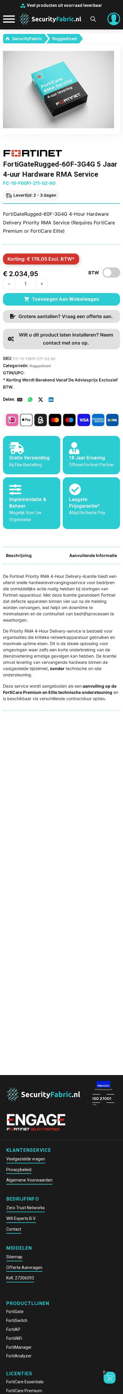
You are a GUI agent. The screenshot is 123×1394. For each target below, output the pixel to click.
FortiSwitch (16, 1320)
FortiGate (15, 1311)
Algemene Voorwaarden (29, 1180)
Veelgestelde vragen (25, 1159)
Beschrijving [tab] (19, 555)
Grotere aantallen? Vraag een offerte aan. (66, 316)
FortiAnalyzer (19, 1356)
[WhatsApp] (30, 399)
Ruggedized (64, 38)
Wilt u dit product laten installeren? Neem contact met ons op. (66, 339)
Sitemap (14, 1256)
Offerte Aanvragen (24, 1267)
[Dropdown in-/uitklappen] (113, 19)
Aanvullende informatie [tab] (93, 555)
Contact (13, 1229)
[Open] (6, 19)
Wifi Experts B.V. (21, 1218)
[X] (40, 399)
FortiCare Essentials (25, 1381)
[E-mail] (19, 399)
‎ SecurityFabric (26, 38)
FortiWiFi (14, 1338)
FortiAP (13, 1329)
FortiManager (19, 1347)
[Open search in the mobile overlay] (93, 18)
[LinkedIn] (51, 399)
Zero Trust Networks (25, 1207)
